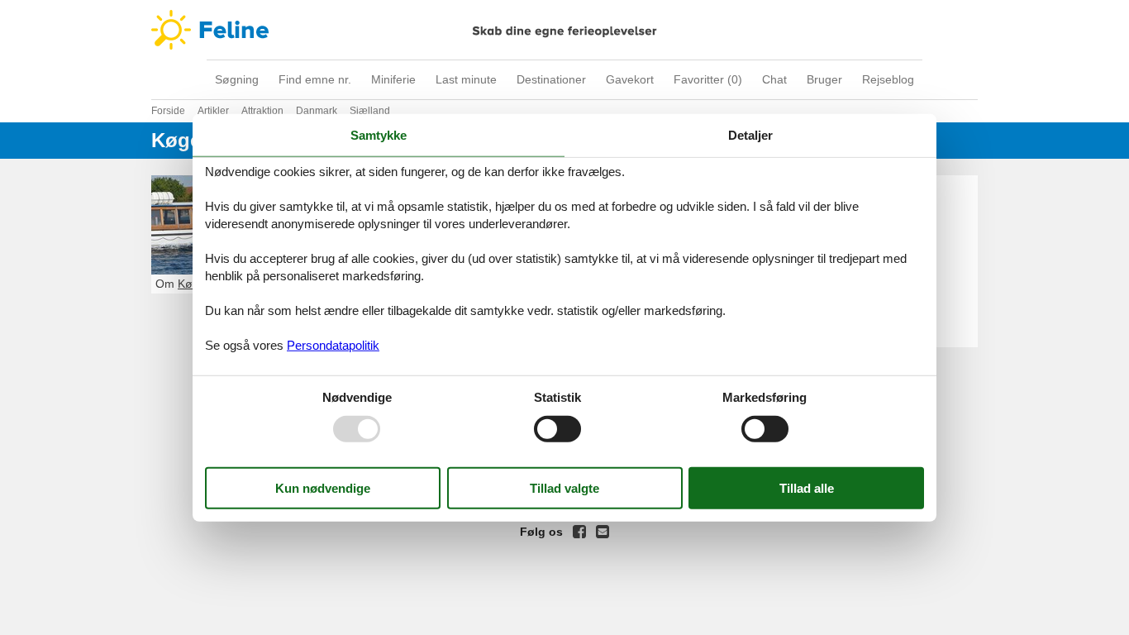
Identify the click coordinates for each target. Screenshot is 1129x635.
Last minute (466, 79)
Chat (774, 79)
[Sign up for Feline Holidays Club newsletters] (602, 531)
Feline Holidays (564, 30)
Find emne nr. (315, 79)
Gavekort (630, 79)
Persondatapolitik (333, 344)
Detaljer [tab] (750, 135)
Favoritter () (708, 79)
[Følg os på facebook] (579, 531)
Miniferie (393, 79)
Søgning (237, 79)
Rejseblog (888, 79)
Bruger (824, 79)
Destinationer (551, 79)
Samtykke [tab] (378, 135)
